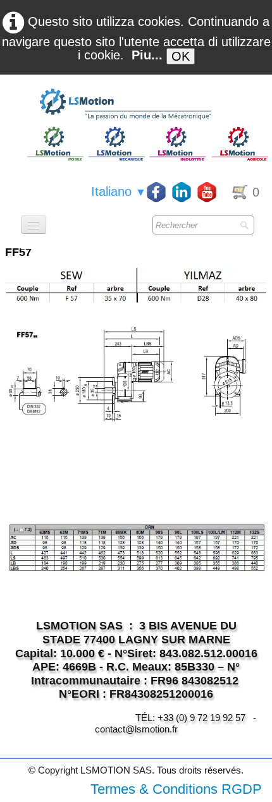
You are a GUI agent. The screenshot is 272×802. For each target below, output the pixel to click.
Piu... (147, 55)
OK (180, 56)
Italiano (118, 191)
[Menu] (33, 225)
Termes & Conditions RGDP (176, 789)
